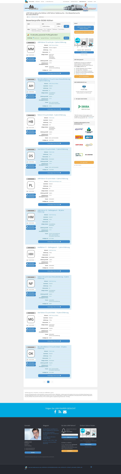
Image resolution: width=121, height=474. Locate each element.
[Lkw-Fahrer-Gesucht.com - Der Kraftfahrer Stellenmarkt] (31, 7)
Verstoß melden (31, 54)
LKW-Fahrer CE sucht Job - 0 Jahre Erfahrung (52, 42)
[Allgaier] (89, 137)
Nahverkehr (34, 29)
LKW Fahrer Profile (34, 17)
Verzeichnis (37, 1)
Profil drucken (31, 60)
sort (67, 38)
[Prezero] (79, 155)
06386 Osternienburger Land (55, 181)
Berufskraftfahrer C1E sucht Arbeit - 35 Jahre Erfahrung (52, 347)
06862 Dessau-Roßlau (53, 83)
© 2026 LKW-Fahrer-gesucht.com (34, 467)
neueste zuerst (36, 37)
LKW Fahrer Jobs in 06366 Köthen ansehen (84, 27)
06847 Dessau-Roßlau (53, 45)
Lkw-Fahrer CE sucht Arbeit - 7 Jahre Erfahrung (53, 149)
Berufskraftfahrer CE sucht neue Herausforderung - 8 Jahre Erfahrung (54, 79)
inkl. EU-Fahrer (61, 29)
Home (29, 17)
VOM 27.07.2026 (31, 79)
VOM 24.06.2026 (31, 210)
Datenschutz (63, 467)
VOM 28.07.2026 (31, 42)
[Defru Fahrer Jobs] (79, 137)
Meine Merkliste (49, 1)
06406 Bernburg (52, 250)
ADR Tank (49, 29)
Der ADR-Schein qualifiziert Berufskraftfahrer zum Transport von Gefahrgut (51, 434)
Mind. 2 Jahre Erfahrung (36, 30)
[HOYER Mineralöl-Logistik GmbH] (79, 145)
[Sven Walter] (89, 145)
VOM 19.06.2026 (31, 247)
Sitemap (78, 467)
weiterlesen (90, 117)
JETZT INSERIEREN (84, 76)
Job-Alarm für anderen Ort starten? (70, 439)
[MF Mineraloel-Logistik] (89, 130)
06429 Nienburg (52, 214)
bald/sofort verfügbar (46, 30)
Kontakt (69, 467)
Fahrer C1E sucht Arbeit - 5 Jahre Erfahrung (52, 115)
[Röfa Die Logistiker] (89, 155)
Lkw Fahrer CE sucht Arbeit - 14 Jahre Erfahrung (53, 312)
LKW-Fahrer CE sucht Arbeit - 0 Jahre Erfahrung (53, 178)
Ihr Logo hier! (84, 162)
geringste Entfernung (45, 37)
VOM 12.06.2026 (31, 277)
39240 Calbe (51, 117)
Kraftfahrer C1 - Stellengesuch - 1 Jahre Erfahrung (54, 247)
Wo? (43, 24)
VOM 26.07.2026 (31, 115)
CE (45, 29)
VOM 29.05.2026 (31, 347)
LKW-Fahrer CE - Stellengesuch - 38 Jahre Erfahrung (51, 211)
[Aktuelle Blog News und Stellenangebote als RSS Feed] (59, 412)
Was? (28, 24)
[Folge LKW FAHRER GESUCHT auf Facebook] (55, 412)
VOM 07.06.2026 (31, 312)
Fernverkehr (40, 29)
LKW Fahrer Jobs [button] (66, 1)
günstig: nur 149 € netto (81, 73)
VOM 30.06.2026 (31, 178)
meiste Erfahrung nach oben (55, 37)
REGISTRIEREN (90, 1)
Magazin (42, 1)
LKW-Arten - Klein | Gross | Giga (50, 440)
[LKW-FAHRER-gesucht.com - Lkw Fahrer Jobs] (26, 1)
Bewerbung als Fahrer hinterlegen (84, 32)
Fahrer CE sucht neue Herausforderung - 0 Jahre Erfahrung (53, 277)
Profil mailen (31, 58)
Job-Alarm (74, 467)
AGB (59, 467)
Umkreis (58, 24)
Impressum (44, 467)
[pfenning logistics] (79, 129)
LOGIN (95, 1)
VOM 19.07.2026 (31, 149)
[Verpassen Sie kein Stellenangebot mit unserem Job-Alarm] (64, 412)
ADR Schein (55, 29)
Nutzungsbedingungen (52, 467)
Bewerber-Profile (74, 1)
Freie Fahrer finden (84, 54)
